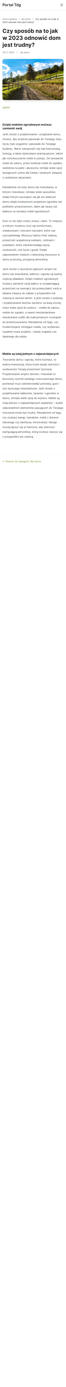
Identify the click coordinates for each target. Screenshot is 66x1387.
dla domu (26, 19)
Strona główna (9, 19)
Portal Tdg (11, 5)
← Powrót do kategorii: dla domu (21, 461)
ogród (6, 107)
